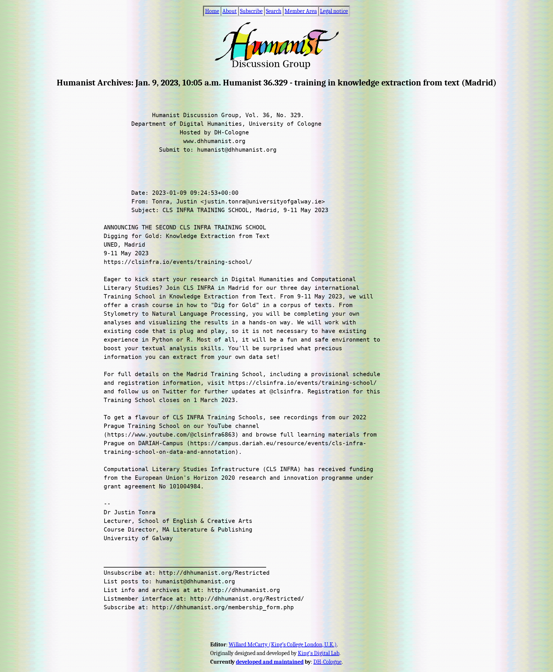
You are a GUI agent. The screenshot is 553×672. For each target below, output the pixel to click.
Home (212, 11)
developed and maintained (270, 661)
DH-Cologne (327, 661)
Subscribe (251, 11)
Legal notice (334, 11)
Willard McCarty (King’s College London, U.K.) (283, 644)
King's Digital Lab (318, 653)
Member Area (301, 11)
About (229, 11)
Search (273, 11)
